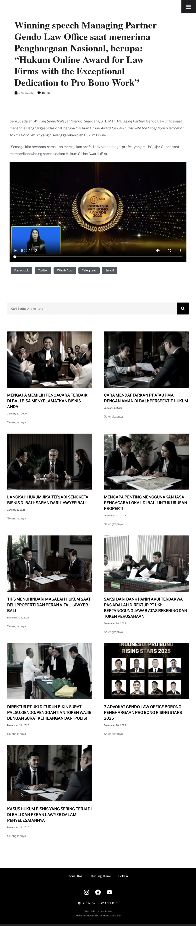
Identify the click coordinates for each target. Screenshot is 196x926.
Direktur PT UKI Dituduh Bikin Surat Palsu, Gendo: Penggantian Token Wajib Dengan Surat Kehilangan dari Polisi (49, 713)
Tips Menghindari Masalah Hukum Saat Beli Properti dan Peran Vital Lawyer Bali (49, 605)
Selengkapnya (16, 422)
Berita (46, 92)
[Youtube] (109, 892)
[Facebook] (98, 892)
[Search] (183, 308)
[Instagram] (86, 892)
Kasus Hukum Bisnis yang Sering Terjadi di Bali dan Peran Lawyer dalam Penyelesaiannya (49, 815)
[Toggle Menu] (188, 6)
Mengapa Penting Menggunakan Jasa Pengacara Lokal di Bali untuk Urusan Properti (145, 503)
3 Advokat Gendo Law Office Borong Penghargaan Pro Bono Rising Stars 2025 (143, 713)
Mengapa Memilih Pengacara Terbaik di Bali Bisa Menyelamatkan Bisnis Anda (47, 401)
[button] (21, 270)
